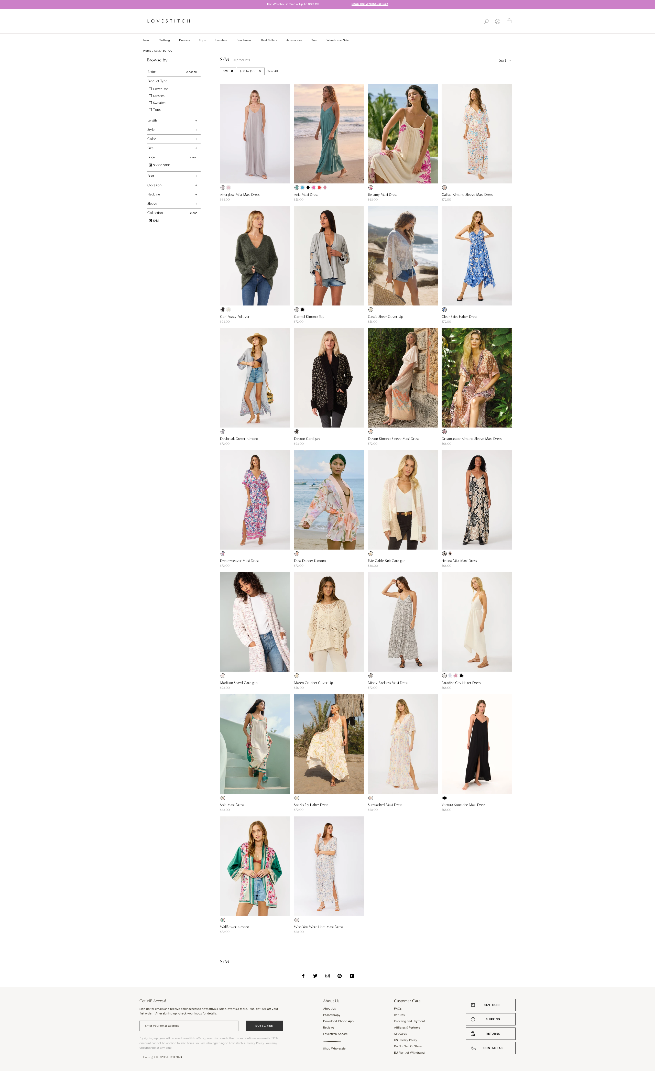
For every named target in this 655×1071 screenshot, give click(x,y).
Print (150, 176)
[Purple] (313, 187)
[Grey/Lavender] (222, 431)
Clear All (272, 71)
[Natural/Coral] (370, 431)
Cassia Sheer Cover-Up (385, 316)
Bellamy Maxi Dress (382, 194)
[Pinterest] (339, 976)
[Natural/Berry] (222, 675)
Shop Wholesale (334, 1048)
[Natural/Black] (370, 675)
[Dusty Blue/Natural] (444, 309)
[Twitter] (315, 976)
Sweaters (221, 40)
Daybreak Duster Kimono (239, 438)
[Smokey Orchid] (324, 187)
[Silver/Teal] (296, 309)
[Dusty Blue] (450, 675)
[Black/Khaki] (444, 553)
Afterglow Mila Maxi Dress (239, 194)
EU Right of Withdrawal (409, 1052)
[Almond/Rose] (370, 798)
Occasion (154, 185)
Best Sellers (269, 40)
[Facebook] (303, 976)
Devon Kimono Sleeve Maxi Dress (393, 438)
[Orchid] (228, 187)
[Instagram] (327, 976)
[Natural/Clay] (444, 431)
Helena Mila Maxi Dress (459, 561)
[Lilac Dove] (222, 187)
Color (151, 139)
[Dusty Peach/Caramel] (296, 798)
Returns (399, 1015)
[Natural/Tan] (370, 553)
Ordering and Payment (409, 1021)
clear (193, 157)
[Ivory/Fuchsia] (370, 187)
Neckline (153, 194)
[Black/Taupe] (296, 431)
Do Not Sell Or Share (408, 1046)
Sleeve (152, 203)
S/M (157, 50)
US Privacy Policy (405, 1040)
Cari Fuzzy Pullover (234, 316)
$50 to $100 (161, 165)
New (146, 40)
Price (151, 157)
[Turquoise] (302, 187)
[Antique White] (228, 309)
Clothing (164, 40)
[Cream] (444, 675)
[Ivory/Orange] (444, 187)
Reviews (328, 1027)
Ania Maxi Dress (306, 194)
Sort (503, 60)
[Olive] (222, 309)
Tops (202, 40)
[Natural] (370, 309)
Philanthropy (332, 1015)
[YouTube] (352, 976)
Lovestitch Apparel (335, 1034)
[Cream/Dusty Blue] (296, 920)
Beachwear (244, 40)
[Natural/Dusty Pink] (222, 553)
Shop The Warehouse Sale (370, 4)
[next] (651, 4)
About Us (329, 1008)
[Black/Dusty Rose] (450, 553)
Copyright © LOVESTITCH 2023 (162, 1057)
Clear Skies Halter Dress (459, 316)
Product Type (157, 81)
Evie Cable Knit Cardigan (386, 561)
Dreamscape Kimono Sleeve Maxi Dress (471, 438)
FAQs (397, 1008)
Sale (314, 40)
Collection (155, 213)
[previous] (4, 4)
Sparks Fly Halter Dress (311, 805)
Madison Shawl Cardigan (238, 683)
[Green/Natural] (222, 920)
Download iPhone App (338, 1021)
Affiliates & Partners (407, 1027)
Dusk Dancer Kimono (310, 561)
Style (151, 129)
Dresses (184, 40)
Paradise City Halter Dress (461, 683)
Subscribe (264, 1025)
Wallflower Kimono (234, 927)
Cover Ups (160, 89)
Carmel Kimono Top (309, 316)
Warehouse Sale (337, 40)
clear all (191, 71)
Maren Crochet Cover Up (313, 683)
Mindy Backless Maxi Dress (388, 683)
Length (152, 120)
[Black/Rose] (302, 309)
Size (150, 148)
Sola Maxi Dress (232, 805)
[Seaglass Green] (296, 187)
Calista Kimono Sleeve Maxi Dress (467, 194)
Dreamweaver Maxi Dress (239, 561)
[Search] (486, 21)
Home (147, 50)
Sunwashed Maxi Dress (385, 805)
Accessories (294, 40)
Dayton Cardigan (307, 438)
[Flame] (319, 187)
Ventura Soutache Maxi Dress (463, 805)
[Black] (308, 187)
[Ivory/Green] (222, 798)
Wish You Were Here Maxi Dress (318, 927)
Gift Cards (400, 1033)
